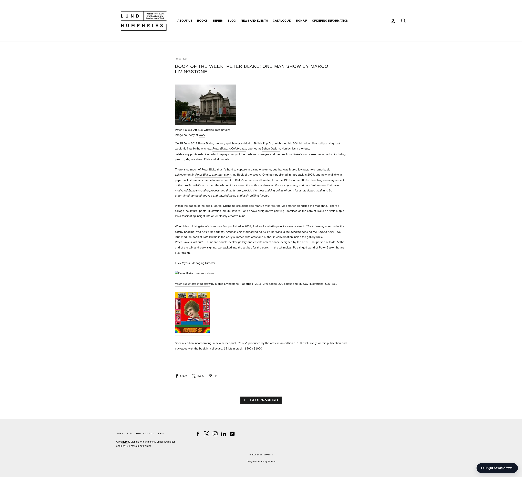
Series (217, 20)
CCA (202, 134)
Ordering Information (330, 20)
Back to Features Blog (263, 400)
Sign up (301, 20)
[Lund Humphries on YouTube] (232, 433)
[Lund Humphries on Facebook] (198, 433)
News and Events (254, 20)
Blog (232, 20)
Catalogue (282, 20)
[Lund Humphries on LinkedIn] (223, 433)
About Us (184, 20)
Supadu (271, 461)
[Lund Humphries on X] (206, 433)
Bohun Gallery (271, 148)
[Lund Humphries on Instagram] (215, 433)
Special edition (184, 343)
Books (202, 20)
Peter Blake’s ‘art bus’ (189, 242)
